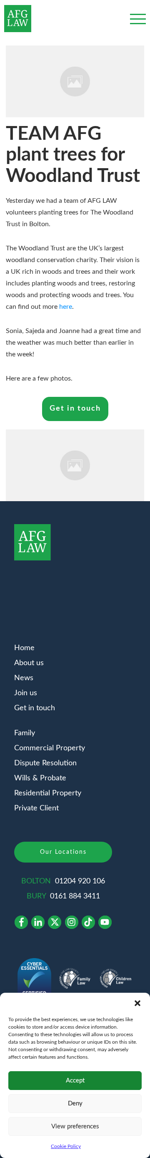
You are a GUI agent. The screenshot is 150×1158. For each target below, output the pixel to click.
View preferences (75, 1126)
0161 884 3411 (75, 896)
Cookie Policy (66, 1146)
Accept (75, 1080)
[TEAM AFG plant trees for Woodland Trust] (75, 81)
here (65, 306)
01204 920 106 (80, 881)
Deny (75, 1103)
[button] (137, 1003)
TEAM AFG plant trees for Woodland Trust (73, 155)
